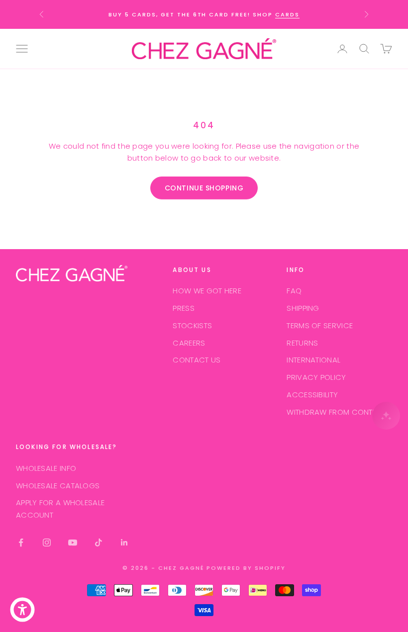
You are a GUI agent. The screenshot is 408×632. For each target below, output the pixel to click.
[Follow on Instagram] (47, 542)
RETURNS (302, 343)
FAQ (294, 290)
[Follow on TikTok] (98, 542)
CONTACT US (196, 360)
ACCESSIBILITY (312, 394)
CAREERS (189, 343)
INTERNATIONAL (313, 360)
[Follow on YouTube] (73, 542)
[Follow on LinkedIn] (124, 542)
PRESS (184, 308)
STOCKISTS (192, 325)
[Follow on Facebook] (21, 542)
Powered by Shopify (246, 568)
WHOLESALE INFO (46, 468)
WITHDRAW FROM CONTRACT (339, 412)
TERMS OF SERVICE (320, 325)
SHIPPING (303, 308)
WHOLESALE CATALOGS (58, 485)
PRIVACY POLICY (316, 377)
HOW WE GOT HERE (207, 290)
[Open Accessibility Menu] (22, 609)
